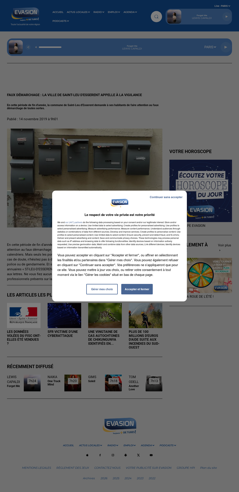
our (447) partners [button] (73, 222)
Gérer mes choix (102, 289)
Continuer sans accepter (166, 197)
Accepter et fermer (137, 289)
